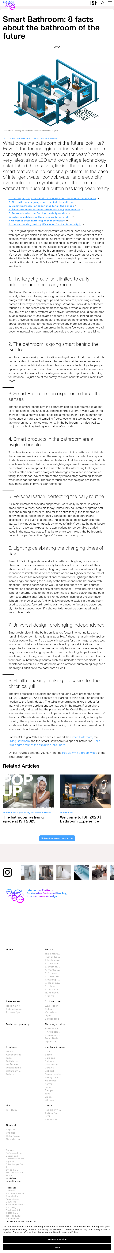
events (6, 812)
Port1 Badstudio (54, 1038)
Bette (48, 1054)
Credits (10, 1132)
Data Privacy (14, 1136)
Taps (9, 1057)
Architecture (53, 1001)
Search (102, 3)
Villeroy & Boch (54, 1100)
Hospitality (13, 1005)
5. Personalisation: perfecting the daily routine (37, 213)
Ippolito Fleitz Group (54, 1041)
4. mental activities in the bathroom (54, 969)
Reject (57, 1247)
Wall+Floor (51, 1005)
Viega (48, 1096)
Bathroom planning (18, 1024)
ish (4, 138)
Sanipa (49, 1090)
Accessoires (13, 1054)
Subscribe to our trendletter (57, 838)
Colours (49, 1009)
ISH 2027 (12, 1109)
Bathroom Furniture (15, 1070)
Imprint (10, 1129)
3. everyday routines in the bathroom (54, 966)
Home (9, 949)
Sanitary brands (55, 1047)
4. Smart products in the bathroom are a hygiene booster (44, 209)
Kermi (48, 1083)
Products (11, 1047)
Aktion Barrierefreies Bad (54, 1113)
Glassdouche (53, 1074)
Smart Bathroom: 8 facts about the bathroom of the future (51, 27)
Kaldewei (50, 1080)
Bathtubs (12, 1061)
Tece (47, 1093)
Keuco (48, 1087)
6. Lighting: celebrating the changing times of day (39, 217)
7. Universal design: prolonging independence (36, 220)
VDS (47, 1116)
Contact (11, 1125)
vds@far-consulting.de (13, 1180)
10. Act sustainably (54, 989)
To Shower (12, 1064)
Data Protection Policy (65, 1232)
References (13, 1001)
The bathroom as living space (54, 953)
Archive (49, 995)
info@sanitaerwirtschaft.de (21, 1221)
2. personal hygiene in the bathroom (54, 963)
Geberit (49, 1070)
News (9, 1051)
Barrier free (52, 1018)
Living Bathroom (19, 741)
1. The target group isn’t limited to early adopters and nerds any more (52, 198)
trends (53, 138)
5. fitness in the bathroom (54, 973)
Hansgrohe (51, 1077)
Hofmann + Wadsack (54, 1028)
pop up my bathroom (20, 138)
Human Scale (53, 956)
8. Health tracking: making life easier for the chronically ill (44, 224)
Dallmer (49, 1061)
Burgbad (50, 1057)
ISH (8, 1105)
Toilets (10, 1074)
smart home (40, 138)
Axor (47, 1051)
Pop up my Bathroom (54, 1109)
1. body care (52, 960)
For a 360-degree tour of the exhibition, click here (54, 743)
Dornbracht (52, 1064)
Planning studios (55, 1024)
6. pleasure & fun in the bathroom (54, 976)
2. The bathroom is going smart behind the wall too (40, 202)
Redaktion (51, 1119)
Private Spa (13, 1012)
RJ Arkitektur (53, 1031)
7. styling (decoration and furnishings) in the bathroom (54, 979)
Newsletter (13, 1139)
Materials (51, 1012)
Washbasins (13, 1067)
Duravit (49, 1067)
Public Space (14, 1009)
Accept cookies (57, 1239)
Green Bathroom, (81, 737)
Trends (49, 949)
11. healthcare (53, 992)
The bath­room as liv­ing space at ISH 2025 (23, 819)
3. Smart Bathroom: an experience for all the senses (41, 205)
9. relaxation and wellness (54, 986)
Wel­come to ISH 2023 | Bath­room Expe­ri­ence (80, 819)
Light (48, 1015)
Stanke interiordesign (54, 1035)
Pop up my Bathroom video (79, 753)
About (48, 1105)
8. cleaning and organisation (54, 982)
